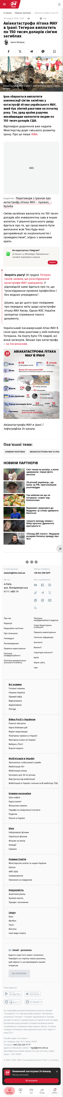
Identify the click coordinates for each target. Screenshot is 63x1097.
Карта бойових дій (18, 727)
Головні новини (17, 688)
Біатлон (13, 929)
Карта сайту (39, 663)
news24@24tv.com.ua (14, 573)
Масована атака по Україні (22, 740)
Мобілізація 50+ (16, 766)
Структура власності (43, 653)
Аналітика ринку (17, 894)
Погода (12, 709)
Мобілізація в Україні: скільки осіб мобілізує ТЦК (33, 783)
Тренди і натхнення (18, 902)
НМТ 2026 (13, 871)
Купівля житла (16, 898)
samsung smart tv (34, 1001)
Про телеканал (11, 634)
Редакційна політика (13, 628)
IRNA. (34, 134)
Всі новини (15, 684)
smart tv (13, 1001)
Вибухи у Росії (16, 744)
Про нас (7, 618)
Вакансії (37, 648)
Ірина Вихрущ (17, 42)
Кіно (11, 828)
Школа (12, 867)
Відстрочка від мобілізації (22, 779)
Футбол (12, 920)
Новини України (17, 692)
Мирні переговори (18, 731)
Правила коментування (45, 632)
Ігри (36, 668)
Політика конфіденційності (12, 655)
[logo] (13, 4)
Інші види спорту (17, 933)
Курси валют (15, 801)
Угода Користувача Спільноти (43, 626)
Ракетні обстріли (17, 723)
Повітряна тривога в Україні (23, 735)
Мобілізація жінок (18, 770)
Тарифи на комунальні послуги (24, 810)
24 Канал (8, 13)
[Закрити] (57, 1071)
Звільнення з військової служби (25, 762)
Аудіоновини (15, 705)
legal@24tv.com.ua (39, 1048)
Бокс (11, 916)
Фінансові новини (18, 805)
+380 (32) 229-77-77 (21, 1044)
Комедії (12, 845)
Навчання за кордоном (20, 880)
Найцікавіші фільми (19, 832)
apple (34, 993)
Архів (36, 658)
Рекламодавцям (11, 644)
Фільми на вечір (17, 840)
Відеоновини (15, 701)
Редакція (8, 623)
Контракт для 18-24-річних (22, 775)
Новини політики (23, 13)
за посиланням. (17, 344)
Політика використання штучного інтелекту (15, 662)
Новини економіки (20, 793)
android (13, 993)
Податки (13, 814)
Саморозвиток (16, 875)
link (35, 585)
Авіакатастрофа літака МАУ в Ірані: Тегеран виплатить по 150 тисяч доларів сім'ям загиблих (46, 13)
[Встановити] (31, 1076)
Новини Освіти (17, 859)
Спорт (12, 912)
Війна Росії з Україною (22, 719)
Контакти (38, 643)
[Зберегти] (54, 51)
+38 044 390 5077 (42, 573)
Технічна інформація (43, 637)
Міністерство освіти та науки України (27, 863)
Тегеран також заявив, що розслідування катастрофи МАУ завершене (27, 279)
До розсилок (19, 973)
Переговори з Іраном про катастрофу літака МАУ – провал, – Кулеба (28, 202)
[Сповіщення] (59, 4)
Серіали (13, 849)
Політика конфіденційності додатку (46, 619)
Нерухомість (16, 890)
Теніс (11, 925)
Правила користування (15, 649)
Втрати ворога (16, 748)
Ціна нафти (14, 797)
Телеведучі (9, 639)
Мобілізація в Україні (21, 758)
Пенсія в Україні (17, 818)
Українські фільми (18, 836)
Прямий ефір (15, 696)
